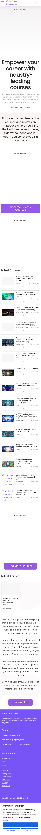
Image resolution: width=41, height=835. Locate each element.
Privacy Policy (7, 774)
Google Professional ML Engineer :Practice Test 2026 (26, 445)
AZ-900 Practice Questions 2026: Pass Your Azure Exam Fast (26, 416)
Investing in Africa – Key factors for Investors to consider (25, 279)
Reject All (29, 831)
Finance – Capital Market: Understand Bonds (10, 601)
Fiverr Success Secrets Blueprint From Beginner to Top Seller (26, 294)
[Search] (30, 3)
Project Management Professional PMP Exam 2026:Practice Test (24, 462)
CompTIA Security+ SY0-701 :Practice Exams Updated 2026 (26, 477)
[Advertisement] (20, 31)
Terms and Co (7, 777)
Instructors (6, 786)
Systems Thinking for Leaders (27, 368)
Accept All (20, 825)
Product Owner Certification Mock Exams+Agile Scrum (26, 354)
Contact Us (6, 780)
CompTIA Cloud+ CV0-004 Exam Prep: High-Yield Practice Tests (26, 400)
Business (18, 283)
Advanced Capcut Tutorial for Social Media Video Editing (27, 309)
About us (5, 770)
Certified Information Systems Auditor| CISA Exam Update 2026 (26, 492)
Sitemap (5, 783)
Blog (3, 761)
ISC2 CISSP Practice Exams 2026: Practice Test (26, 430)
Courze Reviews (8, 608)
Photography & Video (22, 312)
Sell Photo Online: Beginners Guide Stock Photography (26, 324)
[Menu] (2, 3)
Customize (11, 831)
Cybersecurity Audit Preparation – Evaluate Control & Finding (24, 340)
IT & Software (19, 344)
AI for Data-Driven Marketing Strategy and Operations (26, 384)
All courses (6, 758)
